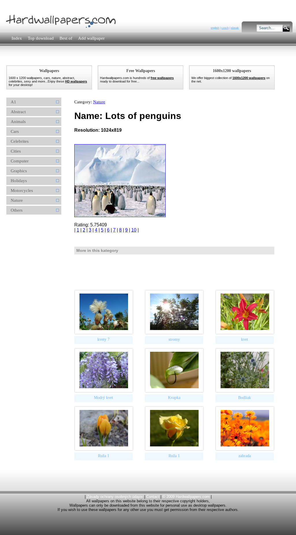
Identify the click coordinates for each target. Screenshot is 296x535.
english (215, 27)
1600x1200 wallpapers (248, 78)
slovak (235, 27)
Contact (152, 496)
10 (133, 230)
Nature (99, 102)
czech (225, 27)
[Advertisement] (110, 59)
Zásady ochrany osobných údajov (115, 496)
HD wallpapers (76, 81)
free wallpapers (162, 78)
